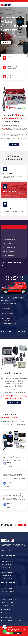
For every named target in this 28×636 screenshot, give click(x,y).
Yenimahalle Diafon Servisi (8, 561)
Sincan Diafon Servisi (7, 586)
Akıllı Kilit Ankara (14, 402)
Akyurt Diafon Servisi (7, 597)
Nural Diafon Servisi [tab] (8, 255)
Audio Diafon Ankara (9, 328)
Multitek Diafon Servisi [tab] (9, 235)
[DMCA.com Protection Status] (14, 633)
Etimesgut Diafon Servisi (8, 570)
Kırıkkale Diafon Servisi (7, 605)
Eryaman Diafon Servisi (7, 572)
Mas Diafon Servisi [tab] (8, 243)
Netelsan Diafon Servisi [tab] (9, 239)
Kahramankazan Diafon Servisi (9, 594)
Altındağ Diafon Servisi (7, 588)
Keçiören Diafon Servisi (7, 564)
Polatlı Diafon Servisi (7, 602)
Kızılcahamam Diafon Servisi (9, 599)
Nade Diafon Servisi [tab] (8, 231)
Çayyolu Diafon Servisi (7, 575)
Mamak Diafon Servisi (7, 567)
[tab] (14, 247)
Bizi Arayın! (6, 42)
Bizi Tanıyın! (14, 144)
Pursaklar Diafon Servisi (8, 591)
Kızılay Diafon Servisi (7, 578)
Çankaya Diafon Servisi (7, 559)
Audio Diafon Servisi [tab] (8, 227)
